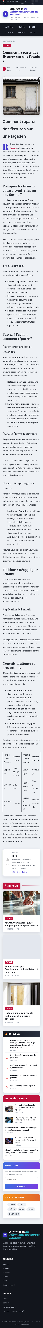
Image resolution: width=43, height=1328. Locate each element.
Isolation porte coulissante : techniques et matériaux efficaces (19, 1015)
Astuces (34, 32)
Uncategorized (14, 1214)
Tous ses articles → (19, 872)
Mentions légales (9, 1307)
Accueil (5, 41)
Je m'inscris (21, 1186)
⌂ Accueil (9, 27)
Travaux (21, 27)
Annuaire (22, 32)
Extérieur (9, 32)
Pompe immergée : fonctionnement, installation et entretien (21, 969)
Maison (32, 27)
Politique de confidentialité (13, 1311)
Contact (6, 1303)
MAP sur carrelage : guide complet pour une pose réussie (21, 924)
